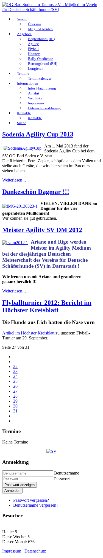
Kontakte (24, 113)
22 (15, 366)
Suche (21, 123)
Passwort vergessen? (31, 500)
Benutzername (66, 473)
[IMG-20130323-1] (20, 206)
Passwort (62, 478)
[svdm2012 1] (15, 242)
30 (15, 406)
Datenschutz (35, 551)
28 (15, 396)
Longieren (35, 68)
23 (15, 371)
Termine (23, 73)
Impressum (11, 551)
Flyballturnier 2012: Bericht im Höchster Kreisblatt (46, 306)
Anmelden (12, 491)
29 (15, 401)
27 (15, 391)
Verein (22, 19)
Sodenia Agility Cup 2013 (37, 134)
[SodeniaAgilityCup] (22, 148)
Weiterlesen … (15, 180)
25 (15, 381)
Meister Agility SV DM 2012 (42, 229)
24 (15, 376)
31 (15, 411)
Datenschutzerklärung (44, 108)
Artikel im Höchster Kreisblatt (28, 333)
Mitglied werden (40, 29)
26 (15, 386)
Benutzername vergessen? (35, 505)
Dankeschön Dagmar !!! (35, 191)
